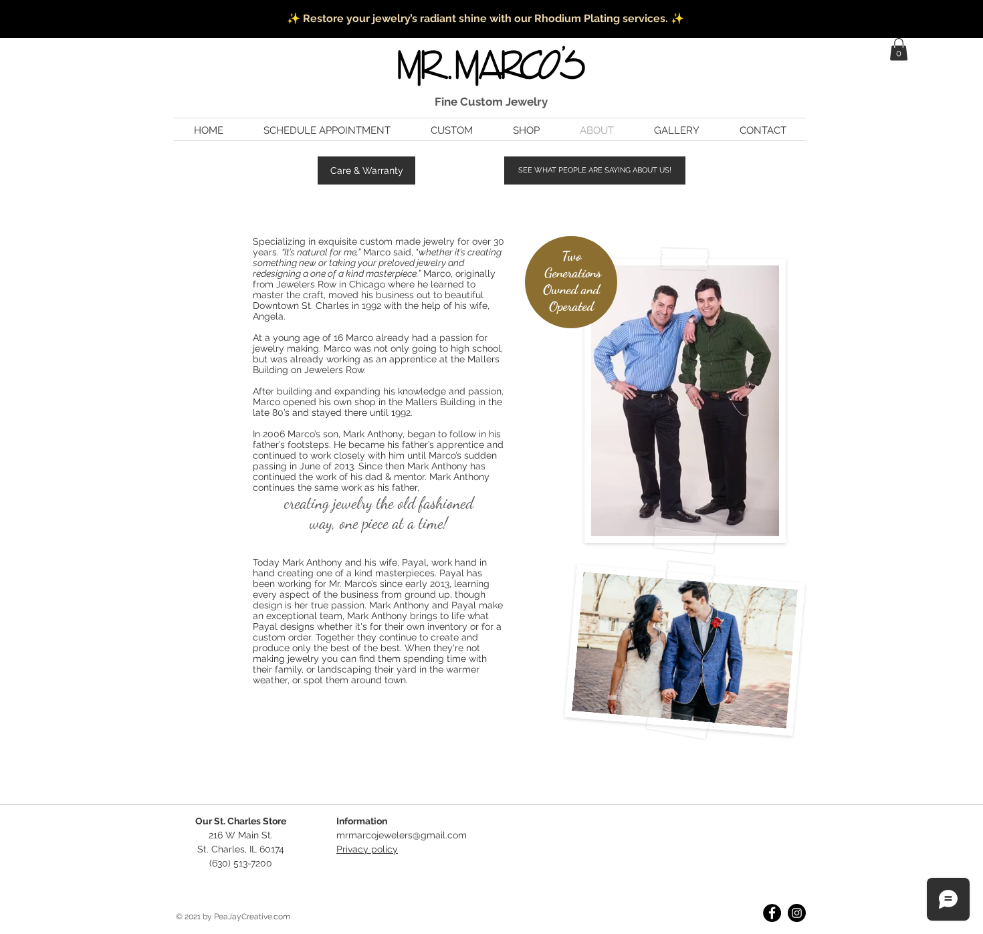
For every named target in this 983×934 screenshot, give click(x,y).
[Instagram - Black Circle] (797, 913)
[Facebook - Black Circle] (772, 913)
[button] (898, 49)
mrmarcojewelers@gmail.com (401, 835)
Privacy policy (367, 849)
